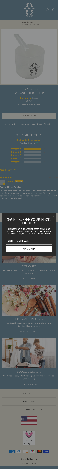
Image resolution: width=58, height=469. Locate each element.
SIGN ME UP (29, 249)
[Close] (53, 216)
